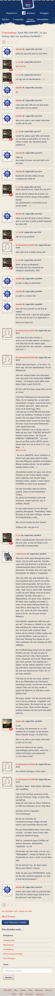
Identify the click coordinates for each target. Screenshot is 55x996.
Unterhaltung (9, 32)
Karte (30, 990)
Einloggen (44, 13)
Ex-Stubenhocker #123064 (25, 357)
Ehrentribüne (43, 19)
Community (18, 19)
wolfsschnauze (21, 554)
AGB (20, 994)
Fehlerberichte (9, 940)
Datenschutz (29, 994)
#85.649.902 (21, 66)
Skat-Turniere (8, 944)
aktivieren (31, 13)
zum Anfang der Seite (23, 911)
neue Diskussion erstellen (15, 922)
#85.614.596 (21, 450)
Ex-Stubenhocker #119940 (25, 764)
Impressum (39, 994)
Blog (15, 990)
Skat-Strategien (9, 958)
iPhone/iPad (7, 990)
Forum (30, 19)
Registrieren (11, 13)
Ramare (19, 721)
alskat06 (19, 49)
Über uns (48, 990)
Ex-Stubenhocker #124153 (25, 245)
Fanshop (23, 990)
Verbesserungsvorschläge (13, 953)
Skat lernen (39, 990)
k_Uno (18, 62)
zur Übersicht (7, 911)
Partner (14, 994)
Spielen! (5, 19)
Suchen (8, 977)
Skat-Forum (8, 916)
